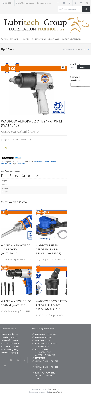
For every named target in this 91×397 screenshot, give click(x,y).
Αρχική (4, 39)
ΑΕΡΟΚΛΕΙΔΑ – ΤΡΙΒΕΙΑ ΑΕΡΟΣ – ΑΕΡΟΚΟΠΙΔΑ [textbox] (80, 87)
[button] (63, 67)
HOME (78, 49)
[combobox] (80, 85)
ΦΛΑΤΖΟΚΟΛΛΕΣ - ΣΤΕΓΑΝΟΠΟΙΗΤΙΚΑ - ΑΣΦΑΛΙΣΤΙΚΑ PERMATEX (45, 352)
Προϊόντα (24, 39)
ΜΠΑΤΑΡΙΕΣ (40, 358)
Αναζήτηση (75, 64)
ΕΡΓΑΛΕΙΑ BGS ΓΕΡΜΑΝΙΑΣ (45, 334)
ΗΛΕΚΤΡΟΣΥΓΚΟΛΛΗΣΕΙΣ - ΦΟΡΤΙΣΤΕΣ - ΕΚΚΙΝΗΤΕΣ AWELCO (45, 376)
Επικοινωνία (53, 39)
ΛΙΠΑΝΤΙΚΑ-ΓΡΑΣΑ (42, 340)
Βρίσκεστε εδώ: (69, 49)
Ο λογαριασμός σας (44, 3)
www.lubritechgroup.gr (9, 352)
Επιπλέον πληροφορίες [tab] (10, 171)
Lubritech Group (53, 389)
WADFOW (21, 163)
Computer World (55, 392)
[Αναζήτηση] (86, 9)
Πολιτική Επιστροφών (71, 39)
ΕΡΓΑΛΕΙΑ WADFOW (43, 337)
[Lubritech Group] (45, 25)
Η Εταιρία (13, 39)
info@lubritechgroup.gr (9, 349)
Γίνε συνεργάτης (38, 39)
